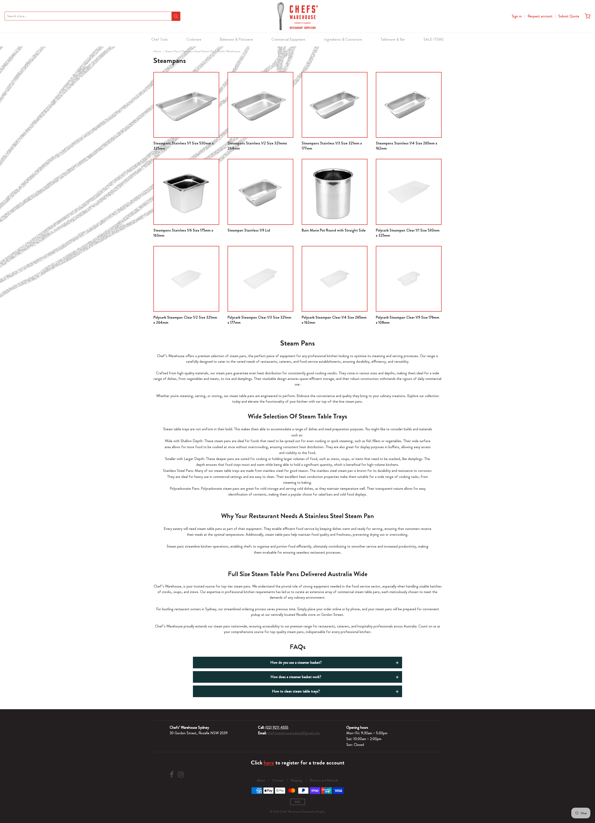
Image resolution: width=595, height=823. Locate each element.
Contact (278, 780)
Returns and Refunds (324, 780)
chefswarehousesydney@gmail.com (294, 733)
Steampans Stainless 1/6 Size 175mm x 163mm (183, 233)
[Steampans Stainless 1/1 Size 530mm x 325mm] (186, 104)
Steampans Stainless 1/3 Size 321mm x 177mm (332, 145)
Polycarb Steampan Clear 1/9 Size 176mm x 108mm (407, 320)
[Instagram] (181, 774)
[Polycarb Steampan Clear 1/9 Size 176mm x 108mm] (408, 278)
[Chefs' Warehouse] (297, 16)
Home (157, 51)
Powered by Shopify (313, 812)
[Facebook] (172, 774)
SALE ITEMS (433, 39)
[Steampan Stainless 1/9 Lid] (260, 191)
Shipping (296, 780)
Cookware (193, 39)
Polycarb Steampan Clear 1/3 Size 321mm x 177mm (259, 320)
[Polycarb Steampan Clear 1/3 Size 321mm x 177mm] (260, 278)
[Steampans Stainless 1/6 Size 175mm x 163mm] (186, 191)
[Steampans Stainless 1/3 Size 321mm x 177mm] (334, 104)
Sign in (517, 16)
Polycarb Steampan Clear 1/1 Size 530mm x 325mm (408, 233)
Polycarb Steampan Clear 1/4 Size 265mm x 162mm (334, 320)
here (269, 762)
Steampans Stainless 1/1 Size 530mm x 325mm (183, 145)
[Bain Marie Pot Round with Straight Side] (334, 191)
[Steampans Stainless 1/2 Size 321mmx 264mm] (260, 104)
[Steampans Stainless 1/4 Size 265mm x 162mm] (408, 104)
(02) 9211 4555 (276, 727)
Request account (540, 16)
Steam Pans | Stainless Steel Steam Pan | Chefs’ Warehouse (202, 51)
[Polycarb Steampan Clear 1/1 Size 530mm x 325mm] (408, 191)
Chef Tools (159, 39)
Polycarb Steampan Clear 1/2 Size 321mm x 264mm (185, 320)
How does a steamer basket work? (296, 676)
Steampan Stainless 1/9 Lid (249, 230)
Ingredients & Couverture (343, 39)
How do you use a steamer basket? (296, 662)
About (261, 780)
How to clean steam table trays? (296, 691)
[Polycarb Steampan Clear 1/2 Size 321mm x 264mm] (186, 278)
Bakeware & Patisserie (236, 39)
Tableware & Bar (392, 39)
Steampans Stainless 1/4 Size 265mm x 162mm (406, 145)
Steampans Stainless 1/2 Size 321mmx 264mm (257, 145)
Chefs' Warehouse (290, 812)
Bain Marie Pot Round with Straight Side (334, 230)
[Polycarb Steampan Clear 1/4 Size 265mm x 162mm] (334, 278)
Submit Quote (568, 16)
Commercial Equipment (288, 39)
